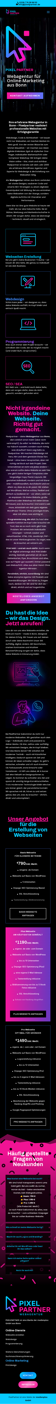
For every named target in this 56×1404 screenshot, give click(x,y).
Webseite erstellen (15, 1335)
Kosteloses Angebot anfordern (29, 598)
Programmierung (14, 1343)
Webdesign (11, 1339)
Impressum (28, 1384)
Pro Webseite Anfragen (28, 1122)
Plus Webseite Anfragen (28, 1014)
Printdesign (11, 1365)
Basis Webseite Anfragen (28, 914)
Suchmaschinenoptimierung (19, 1356)
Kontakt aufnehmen (25, 96)
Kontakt (28, 1375)
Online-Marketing (17, 1360)
